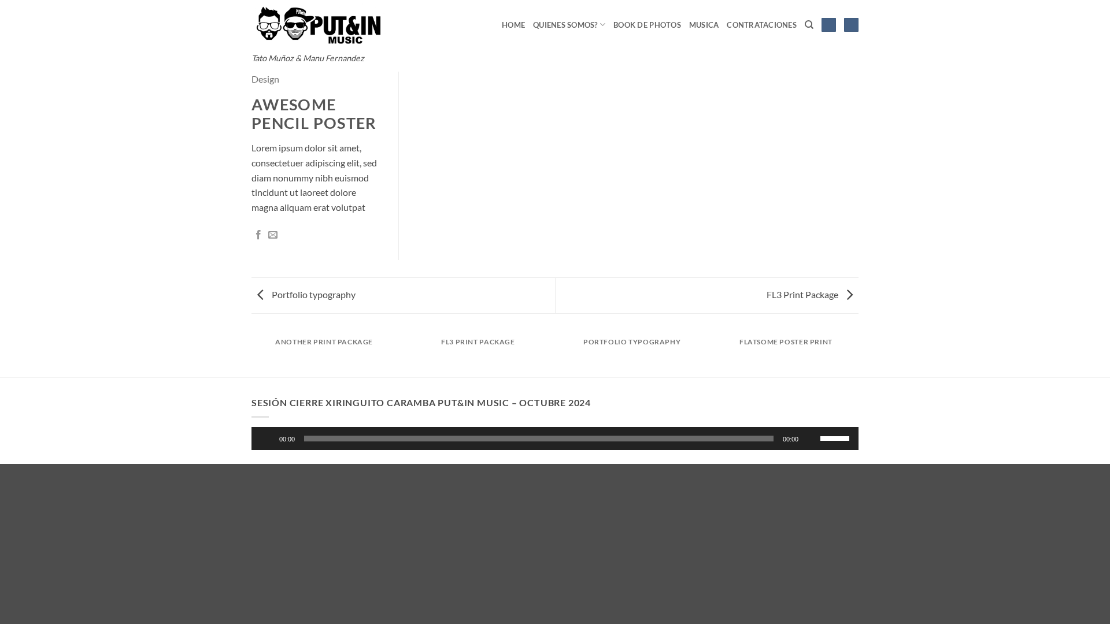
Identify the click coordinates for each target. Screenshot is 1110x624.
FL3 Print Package (803, 294)
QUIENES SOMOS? (565, 24)
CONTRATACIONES (762, 24)
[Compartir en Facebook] (258, 235)
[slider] (836, 437)
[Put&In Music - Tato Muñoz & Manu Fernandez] (318, 23)
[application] (555, 438)
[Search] (809, 25)
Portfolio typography (313, 294)
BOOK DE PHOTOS (647, 24)
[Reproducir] (268, 438)
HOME (513, 24)
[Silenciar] (812, 438)
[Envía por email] (273, 235)
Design (265, 78)
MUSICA (704, 24)
